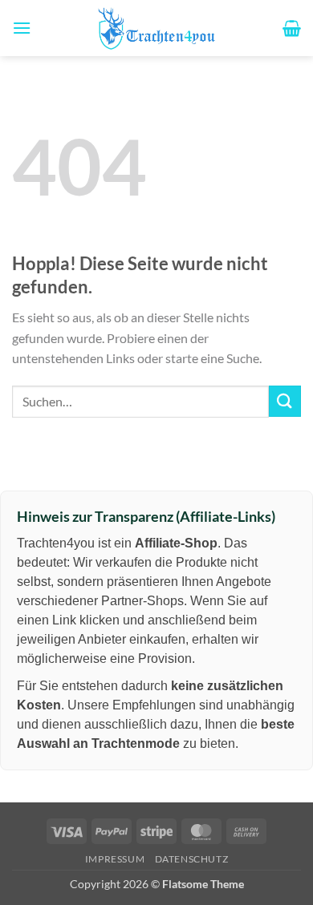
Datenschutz (192, 859)
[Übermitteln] (285, 401)
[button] (21, 27)
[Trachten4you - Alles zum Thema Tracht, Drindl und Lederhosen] (156, 28)
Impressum (115, 859)
